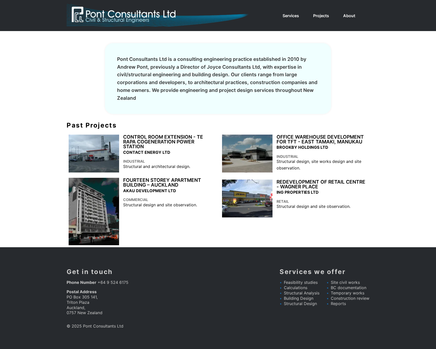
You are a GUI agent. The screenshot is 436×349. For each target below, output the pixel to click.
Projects (321, 16)
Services (291, 16)
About (349, 16)
